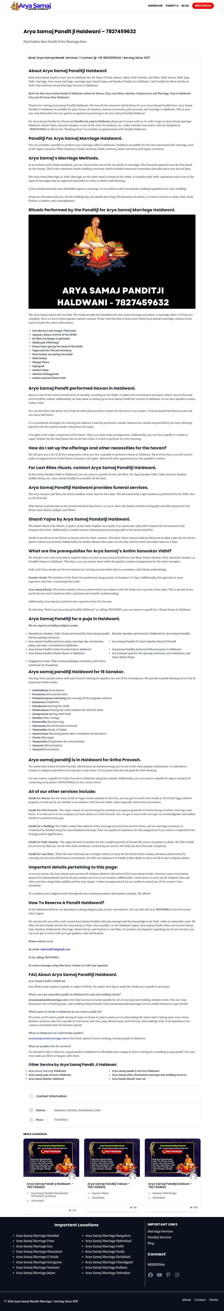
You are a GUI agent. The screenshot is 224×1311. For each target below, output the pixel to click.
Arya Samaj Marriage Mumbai (37, 1236)
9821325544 (203, 6)
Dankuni (157, 1193)
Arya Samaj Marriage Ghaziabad (39, 1251)
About (186, 1300)
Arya (32, 1070)
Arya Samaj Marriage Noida (105, 1251)
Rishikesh (50, 1196)
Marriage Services (160, 1231)
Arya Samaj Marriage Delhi (104, 1246)
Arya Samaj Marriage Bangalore (108, 1236)
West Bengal (169, 1193)
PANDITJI (172, 6)
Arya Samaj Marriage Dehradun (107, 1273)
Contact (200, 1300)
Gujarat (96, 1193)
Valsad (104, 1193)
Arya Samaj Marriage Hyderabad (108, 1241)
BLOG (185, 6)
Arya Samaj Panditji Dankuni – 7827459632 (170, 1185)
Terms (213, 1300)
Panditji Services (159, 1237)
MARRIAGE (155, 6)
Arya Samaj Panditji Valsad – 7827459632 (108, 1185)
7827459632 (61, 1119)
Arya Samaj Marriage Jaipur (35, 1273)
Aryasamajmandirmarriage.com (48, 1038)
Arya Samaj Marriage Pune (35, 1241)
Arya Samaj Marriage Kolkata (106, 1267)
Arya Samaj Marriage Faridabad (107, 1257)
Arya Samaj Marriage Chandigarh (109, 1262)
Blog (151, 1243)
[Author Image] (72, 1177)
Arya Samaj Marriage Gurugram (39, 1262)
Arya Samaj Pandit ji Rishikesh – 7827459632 (50, 1185)
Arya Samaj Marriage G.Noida (37, 1257)
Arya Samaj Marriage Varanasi (37, 1267)
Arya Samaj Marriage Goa (34, 1246)
